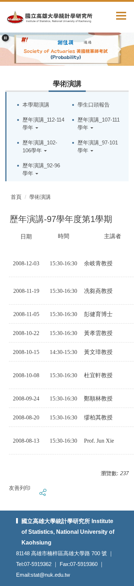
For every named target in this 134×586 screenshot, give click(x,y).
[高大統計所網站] (46, 17)
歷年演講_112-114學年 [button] (43, 124)
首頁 (16, 197)
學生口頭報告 (94, 105)
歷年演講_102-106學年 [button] (40, 146)
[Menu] (121, 15)
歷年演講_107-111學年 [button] (99, 124)
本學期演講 (36, 105)
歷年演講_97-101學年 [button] (98, 146)
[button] (5, 37)
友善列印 (19, 488)
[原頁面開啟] (67, 49)
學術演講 (40, 197)
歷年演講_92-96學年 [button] (41, 169)
